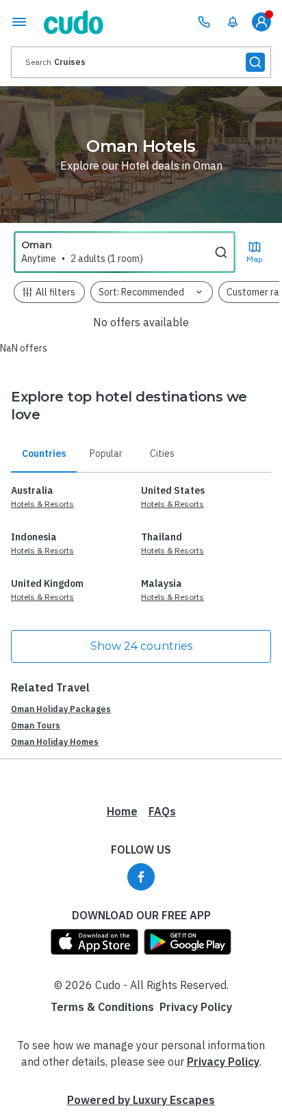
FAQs (162, 811)
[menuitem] (232, 22)
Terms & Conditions (102, 1007)
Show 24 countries (141, 646)
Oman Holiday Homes (55, 742)
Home (122, 811)
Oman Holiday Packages (61, 709)
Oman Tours (35, 725)
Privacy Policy (195, 1007)
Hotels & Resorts (42, 504)
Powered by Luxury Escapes (141, 1100)
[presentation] (141, 62)
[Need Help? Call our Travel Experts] (204, 21)
